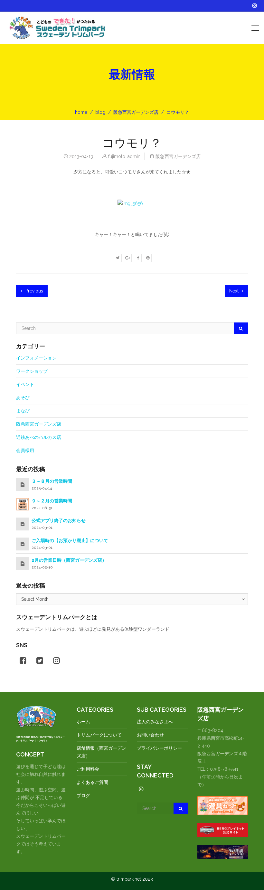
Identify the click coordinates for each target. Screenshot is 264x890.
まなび (23, 410)
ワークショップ (32, 371)
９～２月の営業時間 (52, 500)
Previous (33, 290)
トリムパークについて (99, 734)
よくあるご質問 (92, 782)
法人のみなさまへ (155, 721)
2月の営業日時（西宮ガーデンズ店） (69, 560)
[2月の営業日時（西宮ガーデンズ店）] (22, 563)
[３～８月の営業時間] (22, 484)
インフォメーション (36, 358)
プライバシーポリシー (159, 748)
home (81, 112)
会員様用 (25, 450)
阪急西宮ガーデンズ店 (135, 112)
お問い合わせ (150, 734)
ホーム (83, 721)
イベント (25, 384)
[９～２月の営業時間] (22, 504)
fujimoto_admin (124, 156)
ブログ (83, 795)
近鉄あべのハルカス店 (38, 437)
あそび (23, 397)
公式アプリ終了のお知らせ (59, 520)
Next (234, 290)
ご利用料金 (88, 769)
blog (100, 112)
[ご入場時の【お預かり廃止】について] (22, 544)
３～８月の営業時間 (52, 481)
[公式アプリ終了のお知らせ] (22, 524)
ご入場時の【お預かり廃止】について (70, 540)
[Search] (241, 328)
